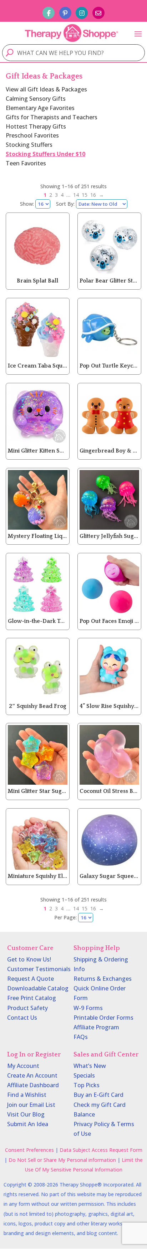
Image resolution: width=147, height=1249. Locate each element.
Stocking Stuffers (29, 145)
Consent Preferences (29, 1149)
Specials (84, 1075)
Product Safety (27, 1008)
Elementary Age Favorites (40, 108)
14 (76, 194)
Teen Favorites (26, 163)
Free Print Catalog (31, 998)
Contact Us (22, 1017)
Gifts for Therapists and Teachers (51, 117)
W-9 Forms (88, 1008)
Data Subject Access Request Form (101, 1149)
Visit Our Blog (26, 1114)
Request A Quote (30, 979)
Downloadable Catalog (38, 988)
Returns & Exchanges (103, 979)
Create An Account (32, 1075)
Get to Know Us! (29, 959)
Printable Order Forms (103, 1017)
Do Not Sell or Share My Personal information (62, 1159)
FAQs (81, 1037)
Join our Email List (31, 1105)
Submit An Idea (27, 1124)
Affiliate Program (96, 1027)
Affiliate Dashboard (33, 1085)
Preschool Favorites (32, 135)
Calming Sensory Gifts (36, 99)
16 (93, 194)
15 (84, 194)
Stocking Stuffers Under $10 (45, 154)
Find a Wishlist (26, 1095)
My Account (23, 1066)
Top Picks (87, 1085)
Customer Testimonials (39, 969)
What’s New (90, 1066)
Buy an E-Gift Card (98, 1095)
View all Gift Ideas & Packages (46, 89)
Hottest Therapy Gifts (36, 126)
